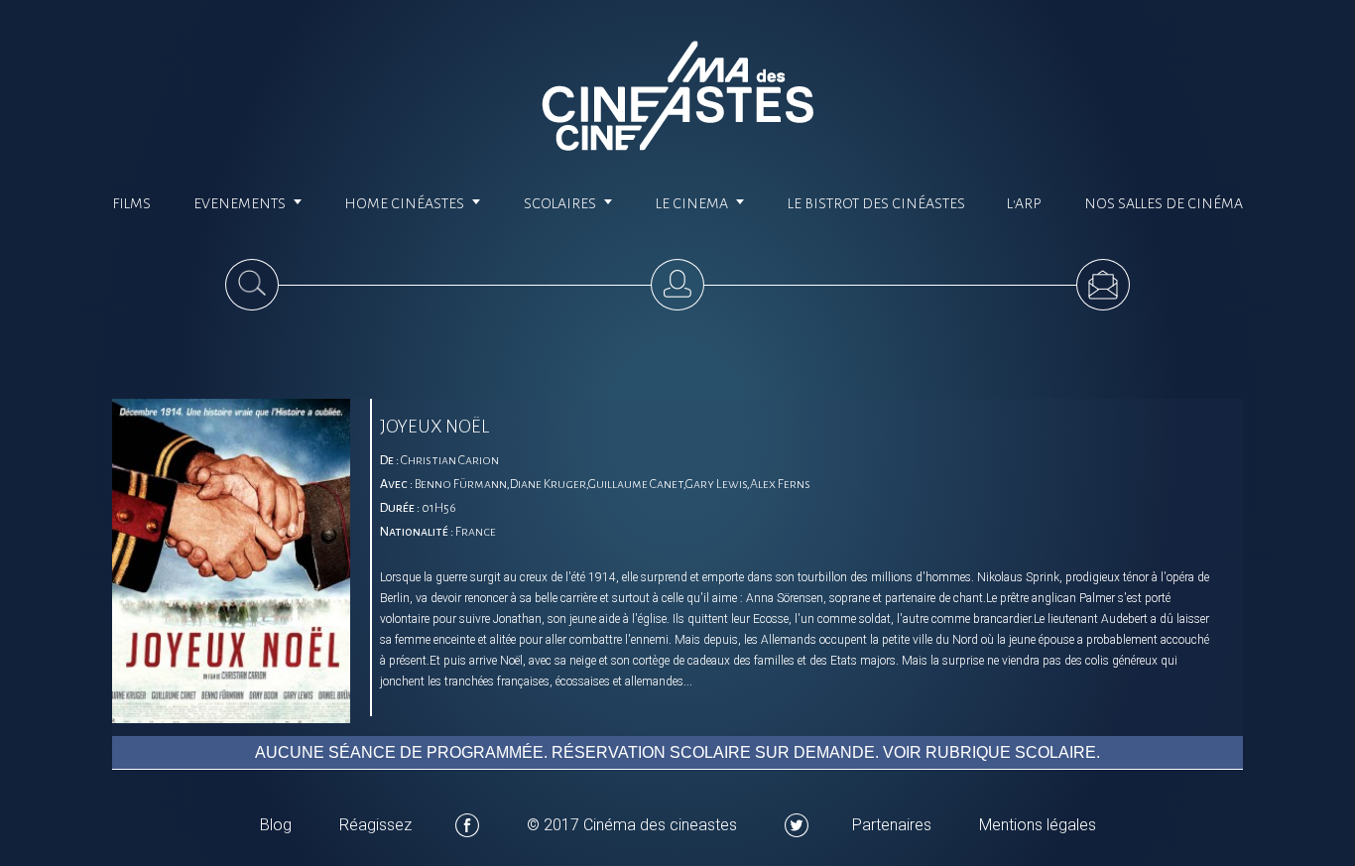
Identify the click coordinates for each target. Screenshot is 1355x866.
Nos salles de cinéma (1163, 203)
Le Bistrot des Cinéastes (876, 203)
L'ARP (1024, 203)
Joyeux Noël (434, 426)
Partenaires (891, 824)
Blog (276, 824)
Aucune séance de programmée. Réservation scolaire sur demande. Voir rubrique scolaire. (677, 752)
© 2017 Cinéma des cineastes (632, 824)
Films (131, 203)
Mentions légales (1037, 824)
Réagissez (375, 824)
